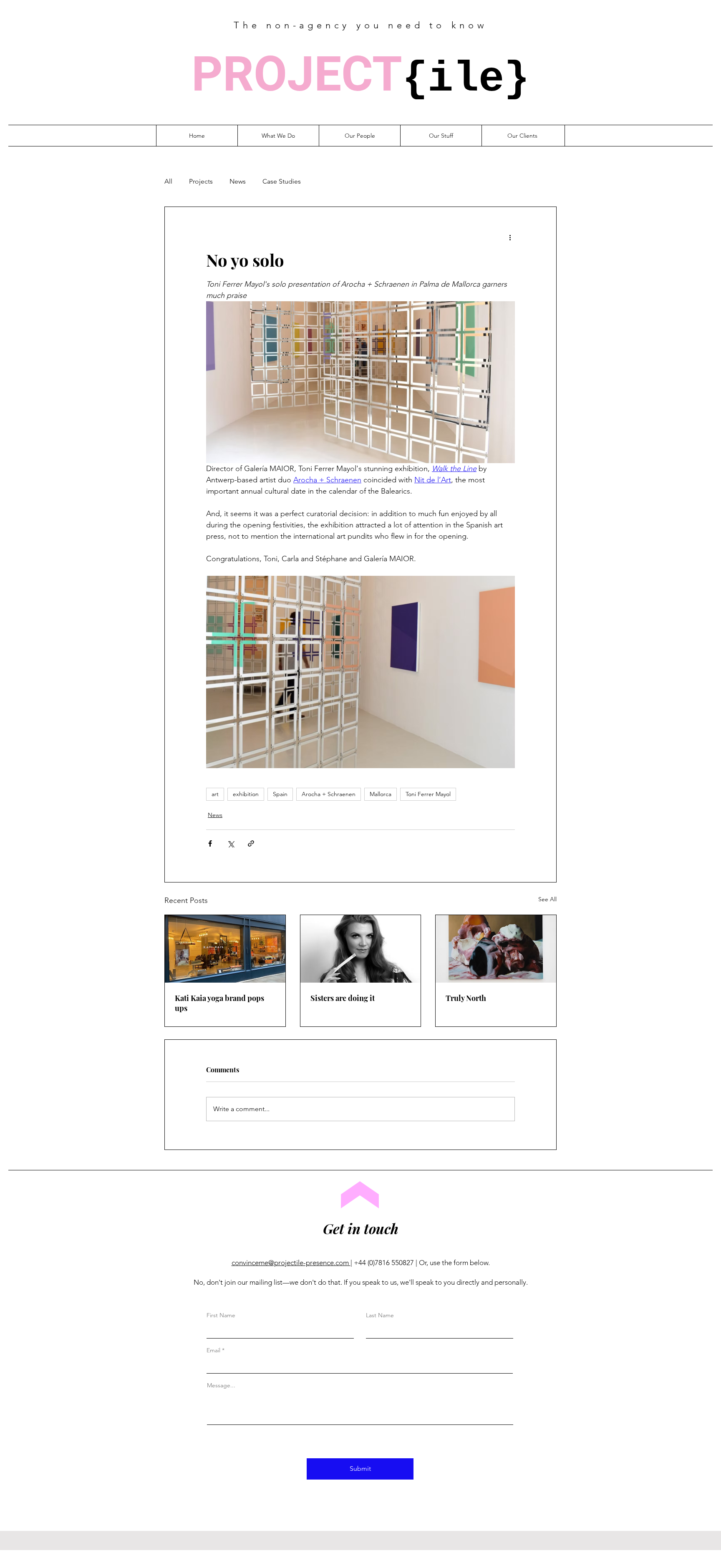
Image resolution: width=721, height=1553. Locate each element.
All (168, 181)
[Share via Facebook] (210, 843)
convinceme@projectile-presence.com (291, 1262)
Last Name (380, 1315)
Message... (221, 1385)
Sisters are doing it (342, 998)
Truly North (466, 998)
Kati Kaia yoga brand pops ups (219, 1003)
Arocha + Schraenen (328, 794)
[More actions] (510, 237)
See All (547, 899)
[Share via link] (251, 843)
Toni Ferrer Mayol (428, 794)
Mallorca (380, 794)
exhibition (246, 794)
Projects (201, 181)
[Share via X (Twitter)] (230, 843)
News (237, 181)
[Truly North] (496, 949)
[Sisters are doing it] (360, 949)
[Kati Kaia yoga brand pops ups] (225, 949)
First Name (221, 1315)
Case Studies (281, 181)
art (215, 794)
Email (213, 1350)
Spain (280, 794)
